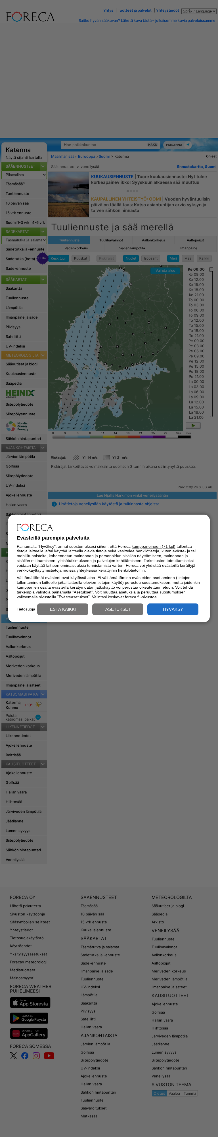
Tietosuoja (26, 609)
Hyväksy (173, 609)
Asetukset (118, 609)
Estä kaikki (63, 609)
